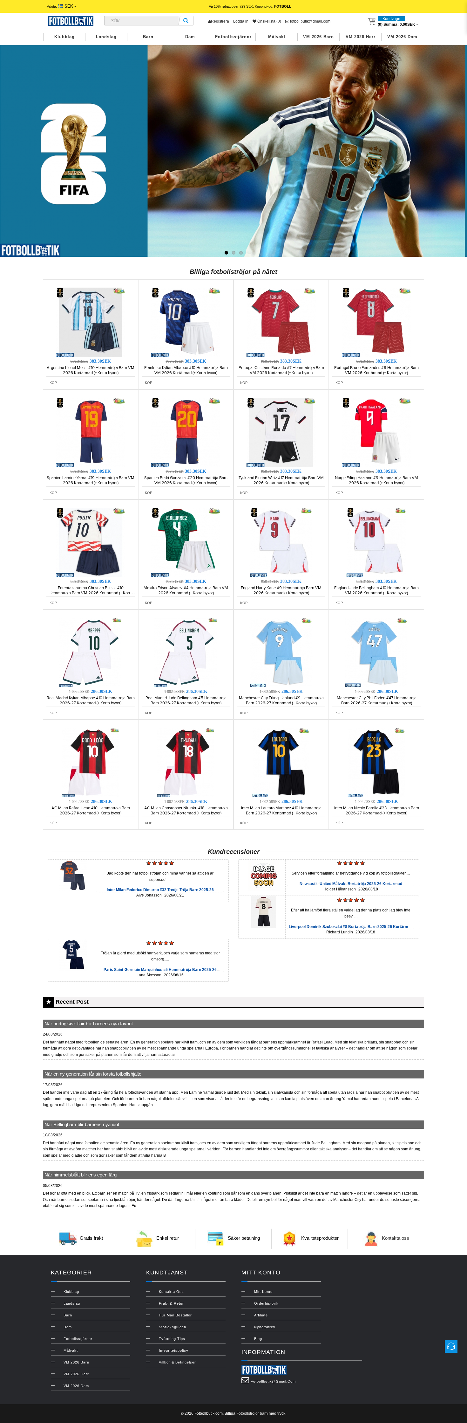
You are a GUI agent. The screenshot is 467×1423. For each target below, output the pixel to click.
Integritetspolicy (173, 1350)
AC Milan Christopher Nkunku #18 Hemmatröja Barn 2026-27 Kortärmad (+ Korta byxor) (186, 811)
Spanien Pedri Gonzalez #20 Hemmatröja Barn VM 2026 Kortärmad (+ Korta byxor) (185, 480)
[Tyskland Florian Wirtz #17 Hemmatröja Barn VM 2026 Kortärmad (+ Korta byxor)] (281, 432)
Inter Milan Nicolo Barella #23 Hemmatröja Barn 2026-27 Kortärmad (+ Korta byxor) (376, 811)
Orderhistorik (266, 1303)
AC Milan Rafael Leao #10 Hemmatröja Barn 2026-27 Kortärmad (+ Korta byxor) (90, 811)
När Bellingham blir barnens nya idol (81, 1124)
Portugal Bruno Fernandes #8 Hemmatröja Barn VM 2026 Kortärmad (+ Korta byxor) (376, 370)
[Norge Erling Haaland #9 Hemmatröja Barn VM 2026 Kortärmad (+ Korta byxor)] (376, 432)
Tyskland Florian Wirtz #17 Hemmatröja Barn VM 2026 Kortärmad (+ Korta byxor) (281, 480)
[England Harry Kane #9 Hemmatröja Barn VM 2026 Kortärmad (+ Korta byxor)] (281, 542)
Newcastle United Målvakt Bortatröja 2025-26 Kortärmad (351, 884)
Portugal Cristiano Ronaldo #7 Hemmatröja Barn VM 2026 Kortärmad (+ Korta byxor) (281, 370)
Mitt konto (263, 1292)
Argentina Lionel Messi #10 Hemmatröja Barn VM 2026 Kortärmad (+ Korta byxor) (90, 370)
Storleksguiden (172, 1327)
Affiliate (261, 1315)
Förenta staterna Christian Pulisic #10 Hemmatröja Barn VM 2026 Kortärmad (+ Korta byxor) (90, 593)
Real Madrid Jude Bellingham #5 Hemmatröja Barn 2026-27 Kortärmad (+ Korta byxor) (186, 700)
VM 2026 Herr (361, 36)
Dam (190, 36)
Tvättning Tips (172, 1339)
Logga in (240, 21)
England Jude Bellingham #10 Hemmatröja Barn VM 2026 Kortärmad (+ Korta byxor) (376, 590)
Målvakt (276, 36)
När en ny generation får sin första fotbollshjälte (92, 1074)
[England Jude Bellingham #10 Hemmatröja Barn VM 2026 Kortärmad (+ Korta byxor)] (376, 542)
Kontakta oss (395, 1238)
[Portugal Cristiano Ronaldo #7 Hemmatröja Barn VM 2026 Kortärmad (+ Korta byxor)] (281, 322)
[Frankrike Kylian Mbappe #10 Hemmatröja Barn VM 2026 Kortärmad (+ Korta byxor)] (185, 322)
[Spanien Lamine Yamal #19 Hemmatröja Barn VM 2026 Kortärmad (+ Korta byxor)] (90, 432)
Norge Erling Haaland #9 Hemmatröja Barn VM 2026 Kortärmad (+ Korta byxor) (376, 480)
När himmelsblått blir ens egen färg (80, 1174)
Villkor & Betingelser (177, 1362)
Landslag (106, 36)
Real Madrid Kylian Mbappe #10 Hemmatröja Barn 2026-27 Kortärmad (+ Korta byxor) (91, 700)
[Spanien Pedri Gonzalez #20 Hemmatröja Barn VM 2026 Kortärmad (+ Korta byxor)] (185, 432)
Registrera (220, 21)
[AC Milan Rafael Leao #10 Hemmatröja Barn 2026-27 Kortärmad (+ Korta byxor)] (90, 762)
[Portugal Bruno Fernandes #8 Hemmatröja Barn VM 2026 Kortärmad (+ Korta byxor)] (376, 322)
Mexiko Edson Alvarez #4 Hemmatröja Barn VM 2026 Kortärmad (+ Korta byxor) (186, 590)
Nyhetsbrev (264, 1327)
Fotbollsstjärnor (233, 36)
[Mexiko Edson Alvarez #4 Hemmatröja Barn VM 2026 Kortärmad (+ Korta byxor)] (185, 542)
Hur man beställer (175, 1315)
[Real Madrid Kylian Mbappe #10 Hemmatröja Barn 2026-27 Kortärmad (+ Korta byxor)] (90, 652)
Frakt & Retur (171, 1303)
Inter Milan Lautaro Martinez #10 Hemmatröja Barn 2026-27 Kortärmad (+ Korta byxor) (281, 811)
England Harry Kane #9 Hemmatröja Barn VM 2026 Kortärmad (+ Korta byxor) (281, 590)
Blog (258, 1339)
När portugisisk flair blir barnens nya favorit (88, 1023)
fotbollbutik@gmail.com (309, 21)
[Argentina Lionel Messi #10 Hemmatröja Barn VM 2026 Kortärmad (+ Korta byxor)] (90, 322)
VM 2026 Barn (318, 36)
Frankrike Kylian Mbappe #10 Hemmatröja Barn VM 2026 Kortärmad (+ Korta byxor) (186, 370)
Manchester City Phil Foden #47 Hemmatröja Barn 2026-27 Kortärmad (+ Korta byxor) (376, 700)
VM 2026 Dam (402, 36)
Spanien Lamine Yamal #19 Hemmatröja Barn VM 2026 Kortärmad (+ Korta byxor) (90, 480)
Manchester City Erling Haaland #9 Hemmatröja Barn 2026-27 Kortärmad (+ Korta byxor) (281, 700)
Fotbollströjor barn (252, 1413)
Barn (148, 36)
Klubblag (64, 36)
